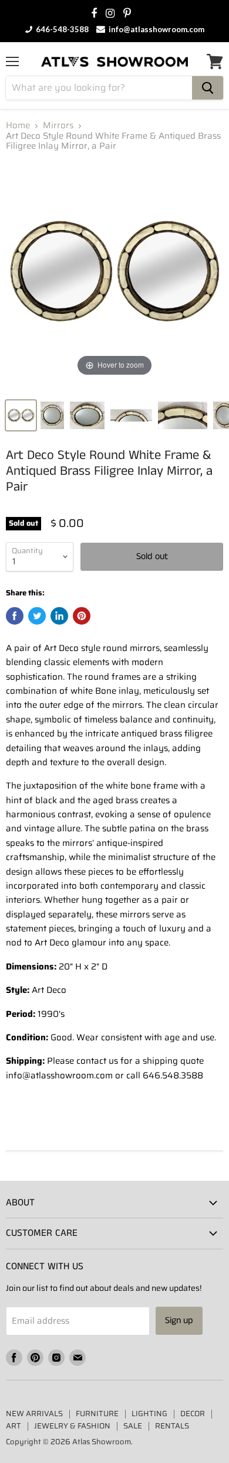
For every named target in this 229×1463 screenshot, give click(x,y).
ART (13, 1426)
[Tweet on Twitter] (37, 616)
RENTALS (172, 1426)
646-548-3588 (61, 29)
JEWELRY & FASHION (72, 1426)
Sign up (179, 1320)
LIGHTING (149, 1413)
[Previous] (15, 271)
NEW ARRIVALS (34, 1413)
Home (18, 126)
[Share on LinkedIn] (59, 616)
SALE (132, 1426)
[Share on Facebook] (14, 616)
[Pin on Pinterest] (81, 616)
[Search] (207, 88)
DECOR (192, 1413)
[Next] (213, 271)
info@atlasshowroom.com (155, 29)
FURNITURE (97, 1413)
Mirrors (58, 126)
